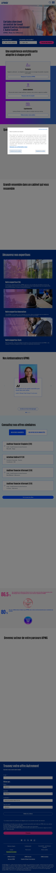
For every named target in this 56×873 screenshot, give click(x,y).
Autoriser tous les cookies (15, 151)
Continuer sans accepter (43, 129)
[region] (28, 140)
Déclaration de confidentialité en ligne (18, 147)
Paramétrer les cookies (40, 151)
